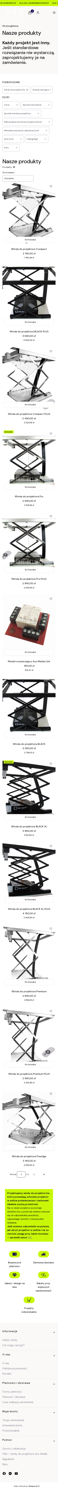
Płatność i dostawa (13, 1397)
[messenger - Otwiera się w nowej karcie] (10, 1473)
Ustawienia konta (12, 1425)
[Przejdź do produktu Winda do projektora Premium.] (29, 955)
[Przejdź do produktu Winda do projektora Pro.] (29, 460)
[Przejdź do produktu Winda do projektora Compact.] (29, 213)
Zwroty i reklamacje (14, 1448)
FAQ (30, 1237)
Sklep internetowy (25, 1486)
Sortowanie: (8, 172)
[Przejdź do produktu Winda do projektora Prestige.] (29, 1120)
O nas (5, 1363)
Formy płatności (12, 1391)
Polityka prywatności (14, 1368)
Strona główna (10, 26)
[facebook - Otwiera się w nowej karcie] (4, 1473)
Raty (5, 1464)
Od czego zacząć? (13, 1345)
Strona (13, 1174)
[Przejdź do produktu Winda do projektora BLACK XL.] (29, 790)
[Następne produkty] (34, 1174)
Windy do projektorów (16, 89)
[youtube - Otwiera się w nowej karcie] (16, 1473)
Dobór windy (9, 1340)
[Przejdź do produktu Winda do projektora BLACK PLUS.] (29, 295)
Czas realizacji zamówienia (17, 1402)
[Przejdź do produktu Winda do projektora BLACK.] (29, 708)
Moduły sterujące (42, 89)
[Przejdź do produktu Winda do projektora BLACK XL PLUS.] (29, 873)
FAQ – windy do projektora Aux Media (24, 1454)
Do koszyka (30, 239)
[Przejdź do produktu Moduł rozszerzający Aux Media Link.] (29, 625)
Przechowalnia (10, 1430)
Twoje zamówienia (13, 1420)
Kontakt (6, 1373)
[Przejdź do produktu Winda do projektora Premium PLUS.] (29, 1038)
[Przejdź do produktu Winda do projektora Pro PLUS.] (29, 543)
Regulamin (8, 1459)
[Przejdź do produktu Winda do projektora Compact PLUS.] (29, 378)
